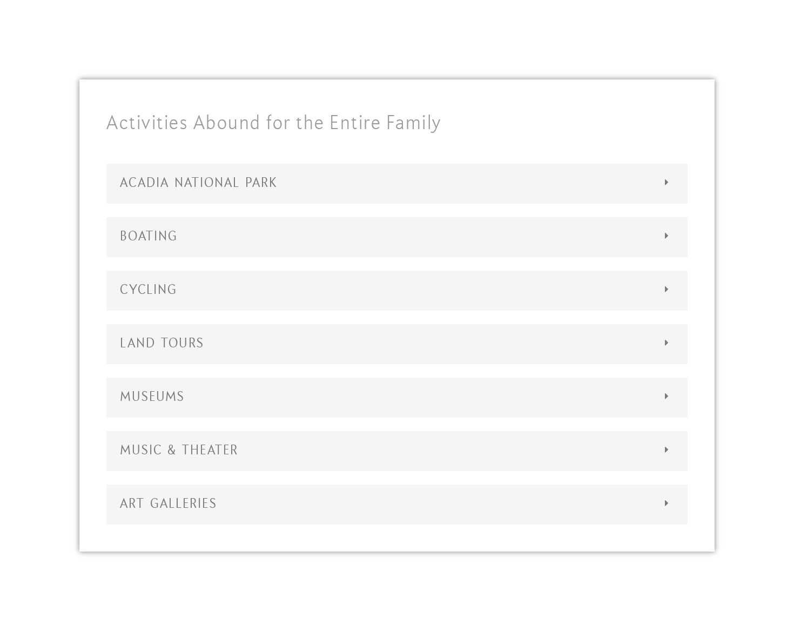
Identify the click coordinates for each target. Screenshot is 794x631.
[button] (397, 184)
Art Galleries (168, 504)
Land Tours (162, 344)
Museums (152, 397)
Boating (149, 237)
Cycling (148, 290)
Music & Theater (179, 451)
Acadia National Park (198, 183)
